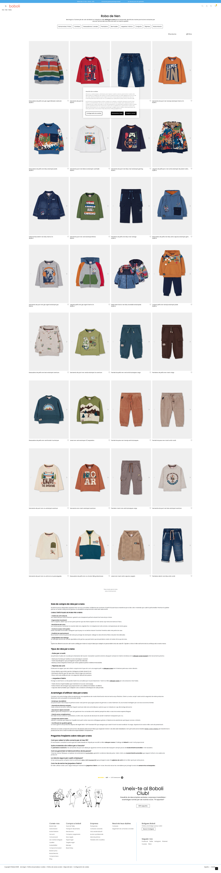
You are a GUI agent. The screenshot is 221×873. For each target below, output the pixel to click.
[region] (111, 102)
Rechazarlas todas (117, 113)
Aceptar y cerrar (130, 113)
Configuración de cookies (94, 113)
